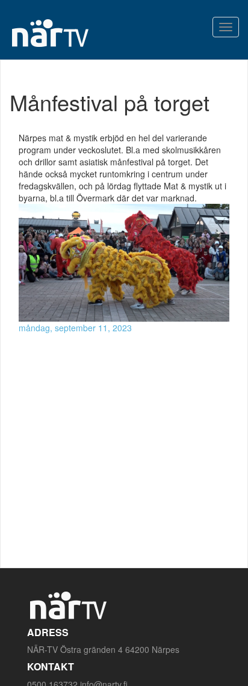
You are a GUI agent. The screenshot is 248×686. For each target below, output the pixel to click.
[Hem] (49, 33)
